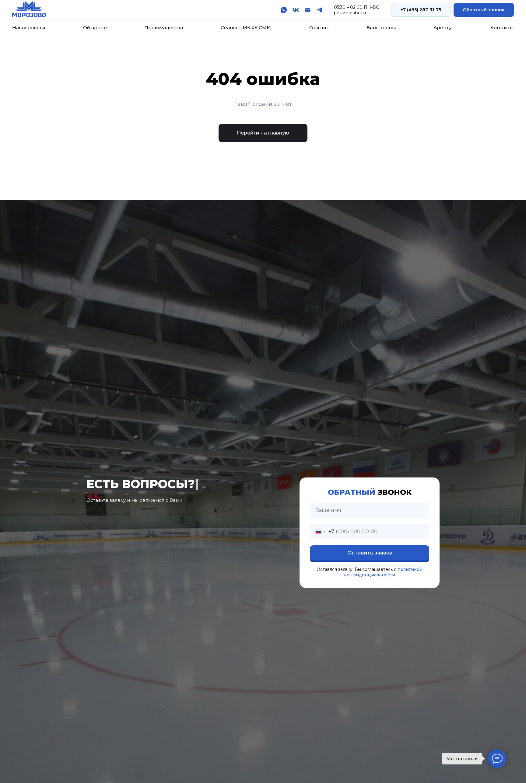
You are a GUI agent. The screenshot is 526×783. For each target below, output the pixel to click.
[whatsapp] (284, 10)
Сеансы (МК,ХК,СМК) (246, 27)
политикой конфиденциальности (383, 572)
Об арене (95, 27)
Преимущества (163, 27)
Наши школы (28, 27)
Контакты (502, 27)
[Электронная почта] (307, 10)
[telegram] (319, 10)
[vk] (296, 10)
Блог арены (381, 27)
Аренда (443, 27)
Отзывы (319, 27)
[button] (484, 10)
